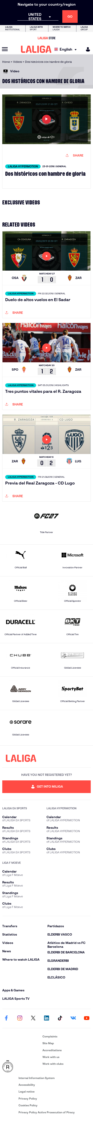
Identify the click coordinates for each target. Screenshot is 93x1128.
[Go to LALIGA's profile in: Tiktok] (60, 1018)
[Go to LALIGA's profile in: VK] (73, 1018)
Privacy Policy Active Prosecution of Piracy (47, 1112)
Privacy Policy (28, 1098)
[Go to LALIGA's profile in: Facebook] (6, 1018)
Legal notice (27, 1091)
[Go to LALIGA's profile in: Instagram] (20, 1018)
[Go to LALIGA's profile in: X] (33, 1018)
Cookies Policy (28, 1105)
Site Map (48, 1043)
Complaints (49, 1036)
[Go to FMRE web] (21, 1066)
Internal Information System (37, 1078)
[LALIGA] (36, 49)
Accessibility (27, 1084)
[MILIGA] (86, 49)
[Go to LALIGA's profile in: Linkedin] (46, 1018)
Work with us (50, 1056)
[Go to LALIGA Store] (46, 38)
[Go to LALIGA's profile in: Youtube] (87, 1018)
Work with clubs (52, 1063)
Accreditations (52, 1050)
